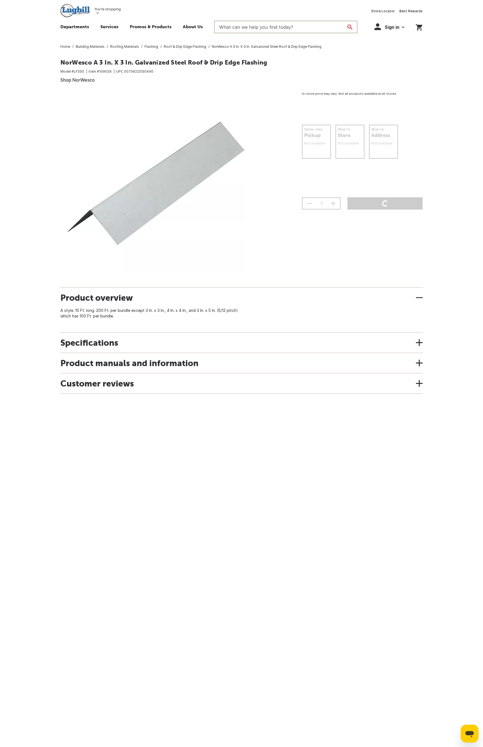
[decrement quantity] (309, 203)
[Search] (349, 27)
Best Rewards (411, 11)
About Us (193, 26)
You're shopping (107, 9)
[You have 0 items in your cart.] (419, 26)
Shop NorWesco (77, 80)
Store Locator (383, 11)
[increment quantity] (333, 203)
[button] (109, 27)
